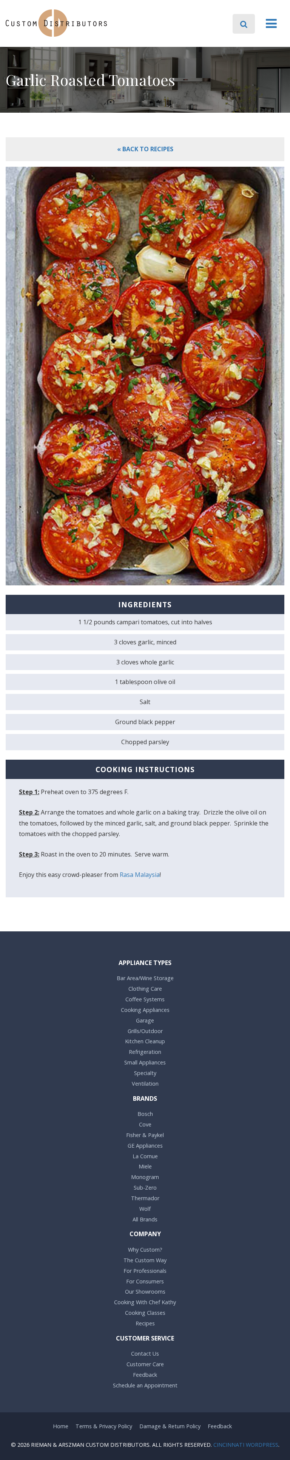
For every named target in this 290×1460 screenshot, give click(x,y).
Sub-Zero (145, 1187)
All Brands (145, 1219)
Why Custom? (145, 1249)
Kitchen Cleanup (145, 1041)
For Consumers (145, 1281)
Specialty (145, 1073)
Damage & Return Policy (170, 1426)
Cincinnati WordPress (245, 1444)
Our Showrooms (145, 1291)
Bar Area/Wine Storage (145, 978)
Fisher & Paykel (145, 1135)
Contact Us (145, 1353)
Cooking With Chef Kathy (145, 1302)
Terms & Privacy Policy (104, 1426)
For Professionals (145, 1270)
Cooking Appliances (145, 1009)
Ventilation (145, 1083)
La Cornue (145, 1156)
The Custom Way (145, 1260)
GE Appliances (145, 1145)
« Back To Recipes (145, 149)
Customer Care (145, 1364)
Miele (145, 1166)
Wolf (145, 1208)
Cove (145, 1124)
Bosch (145, 1113)
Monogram (145, 1177)
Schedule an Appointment (145, 1385)
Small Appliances (145, 1062)
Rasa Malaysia (140, 874)
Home (60, 1426)
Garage (145, 1020)
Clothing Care (145, 988)
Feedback (145, 1374)
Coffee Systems (145, 999)
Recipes (145, 1323)
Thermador (145, 1198)
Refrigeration (145, 1051)
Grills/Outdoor (145, 1031)
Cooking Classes (145, 1312)
